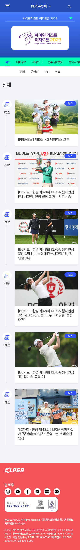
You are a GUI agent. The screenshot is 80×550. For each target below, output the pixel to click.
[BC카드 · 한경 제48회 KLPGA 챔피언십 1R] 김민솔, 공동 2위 (46, 374)
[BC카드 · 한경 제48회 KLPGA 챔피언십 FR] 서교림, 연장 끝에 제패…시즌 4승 (46, 194)
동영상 (34, 71)
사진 (46, 71)
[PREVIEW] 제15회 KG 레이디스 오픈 (44, 139)
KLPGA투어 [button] (39, 6)
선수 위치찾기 (55, 62)
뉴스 (57, 71)
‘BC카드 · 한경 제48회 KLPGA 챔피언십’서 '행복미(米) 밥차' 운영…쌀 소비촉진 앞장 (46, 434)
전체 (22, 71)
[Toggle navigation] (7, 6)
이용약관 (20, 523)
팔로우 (9, 485)
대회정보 (21, 62)
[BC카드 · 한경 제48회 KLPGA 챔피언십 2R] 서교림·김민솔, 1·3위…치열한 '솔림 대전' (46, 315)
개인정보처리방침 (52, 519)
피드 (7, 62)
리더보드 (37, 62)
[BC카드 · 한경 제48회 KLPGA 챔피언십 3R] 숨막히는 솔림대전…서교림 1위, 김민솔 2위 (46, 253)
